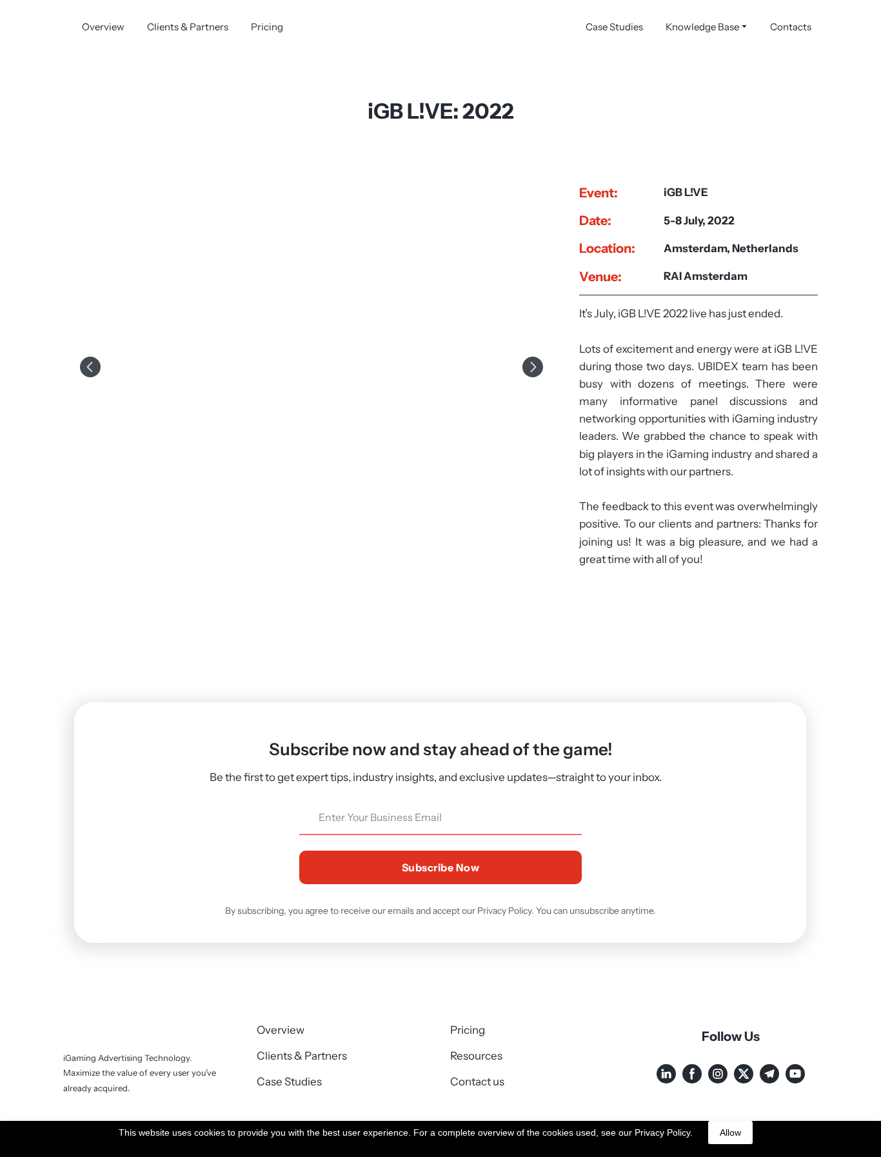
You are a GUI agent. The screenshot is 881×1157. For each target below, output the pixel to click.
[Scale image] (311, 367)
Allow (730, 1132)
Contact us (477, 1092)
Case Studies (614, 27)
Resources (476, 1066)
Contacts (790, 27)
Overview (103, 27)
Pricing (267, 27)
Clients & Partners (187, 27)
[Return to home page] (440, 26)
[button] (666, 1084)
